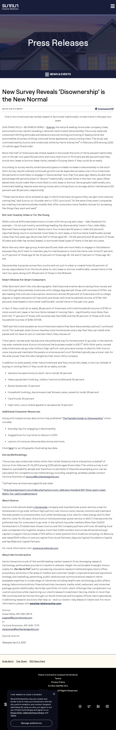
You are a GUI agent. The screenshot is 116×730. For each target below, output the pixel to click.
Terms (58, 678)
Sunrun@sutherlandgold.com (42, 476)
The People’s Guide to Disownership (83, 418)
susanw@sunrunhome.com (17, 617)
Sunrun (50, 127)
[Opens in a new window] (80, 705)
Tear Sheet (21, 661)
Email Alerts (8, 661)
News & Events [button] (60, 74)
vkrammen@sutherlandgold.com (20, 629)
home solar (41, 507)
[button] (112, 6)
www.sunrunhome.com (45, 548)
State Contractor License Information (58, 675)
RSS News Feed (37, 661)
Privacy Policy (58, 682)
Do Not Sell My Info (58, 686)
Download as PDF (106, 109)
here (11, 448)
